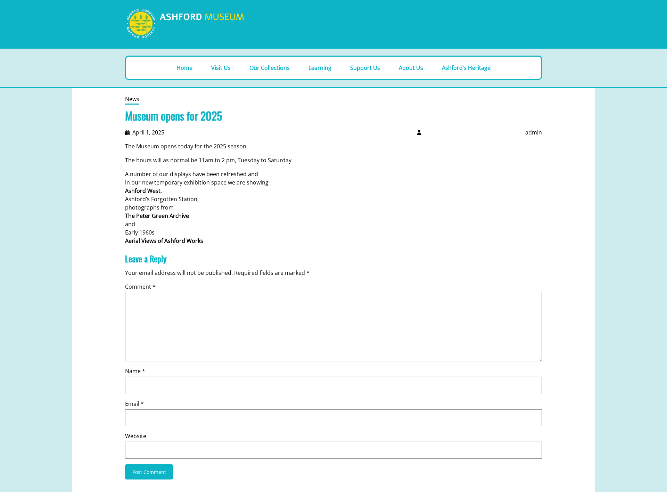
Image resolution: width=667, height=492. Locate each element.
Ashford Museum (348, 23)
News (132, 99)
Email (134, 404)
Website (135, 436)
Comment (140, 286)
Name (135, 371)
